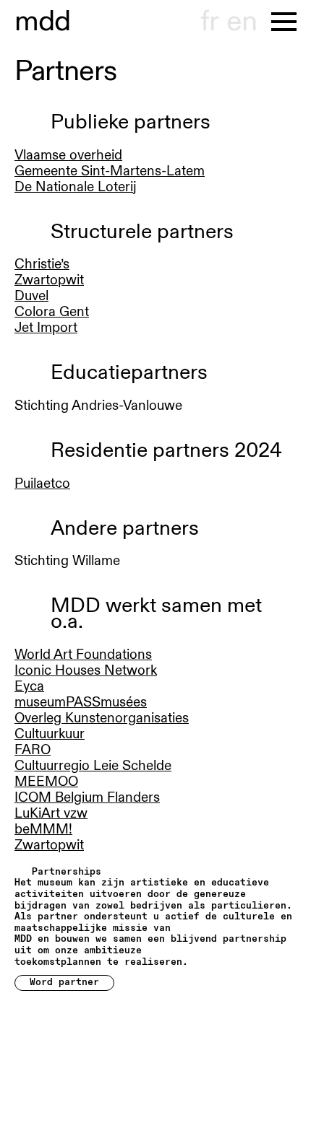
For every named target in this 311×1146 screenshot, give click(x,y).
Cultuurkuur (49, 734)
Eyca (29, 686)
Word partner (64, 982)
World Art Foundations (83, 654)
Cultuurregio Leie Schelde (92, 765)
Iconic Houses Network (85, 670)
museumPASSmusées (80, 702)
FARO (32, 749)
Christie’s (41, 264)
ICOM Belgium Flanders (87, 797)
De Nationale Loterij (75, 187)
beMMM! (43, 829)
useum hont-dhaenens (42, 21)
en (241, 21)
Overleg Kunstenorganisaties (101, 718)
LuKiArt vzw (51, 813)
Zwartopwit (49, 280)
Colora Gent (51, 311)
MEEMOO (46, 781)
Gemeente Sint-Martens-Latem (109, 171)
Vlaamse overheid (68, 155)
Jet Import (45, 327)
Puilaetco (42, 483)
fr (209, 21)
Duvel (31, 296)
